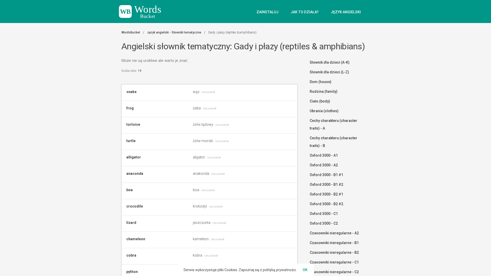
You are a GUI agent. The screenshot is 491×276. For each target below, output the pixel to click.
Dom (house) (320, 82)
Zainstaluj (267, 12)
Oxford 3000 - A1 (324, 155)
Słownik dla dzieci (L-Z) (329, 72)
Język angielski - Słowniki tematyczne (174, 32)
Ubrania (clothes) (324, 111)
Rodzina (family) (324, 91)
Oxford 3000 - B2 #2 (326, 204)
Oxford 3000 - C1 (324, 214)
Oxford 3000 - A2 (324, 165)
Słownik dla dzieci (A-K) (330, 62)
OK (305, 270)
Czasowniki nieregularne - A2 (334, 233)
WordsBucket (130, 32)
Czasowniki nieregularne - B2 (334, 252)
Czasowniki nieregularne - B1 (334, 243)
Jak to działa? (305, 12)
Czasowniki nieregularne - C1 (334, 262)
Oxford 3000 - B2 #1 (326, 194)
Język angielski (346, 12)
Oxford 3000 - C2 (324, 223)
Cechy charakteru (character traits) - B (333, 142)
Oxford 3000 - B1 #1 (326, 175)
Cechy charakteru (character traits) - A (333, 124)
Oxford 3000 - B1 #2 (326, 184)
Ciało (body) (320, 101)
